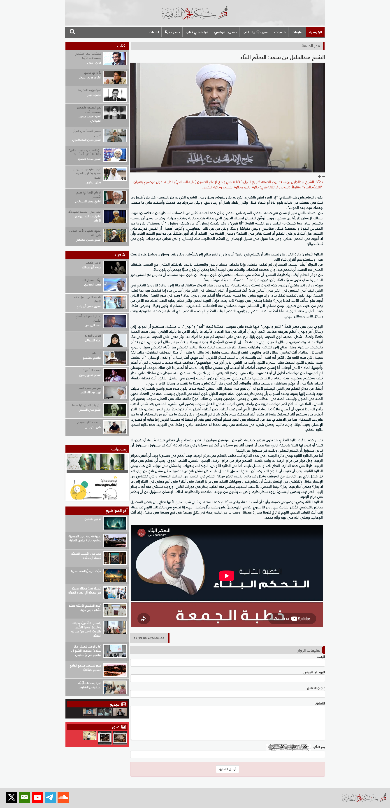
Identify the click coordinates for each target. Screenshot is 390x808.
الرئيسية (315, 32)
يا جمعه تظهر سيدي (89, 422)
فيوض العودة (93, 335)
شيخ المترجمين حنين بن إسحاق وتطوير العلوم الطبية (87, 173)
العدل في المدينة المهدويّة (84, 211)
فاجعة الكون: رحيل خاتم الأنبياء (87, 299)
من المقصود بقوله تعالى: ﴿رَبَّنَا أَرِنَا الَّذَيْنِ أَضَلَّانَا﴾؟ (85, 152)
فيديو (115, 704)
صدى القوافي (225, 32)
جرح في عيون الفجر (90, 387)
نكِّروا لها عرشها (92, 72)
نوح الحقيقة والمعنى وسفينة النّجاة (88, 109)
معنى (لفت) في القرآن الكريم (87, 132)
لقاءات (154, 32)
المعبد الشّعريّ (92, 370)
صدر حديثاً (172, 32)
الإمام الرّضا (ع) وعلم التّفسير (89, 194)
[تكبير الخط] (319, 177)
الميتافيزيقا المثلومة (89, 90)
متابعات (297, 32)
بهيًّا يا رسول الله (91, 280)
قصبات (280, 32)
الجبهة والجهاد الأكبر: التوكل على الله (85, 232)
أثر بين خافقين (93, 262)
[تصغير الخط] (323, 177)
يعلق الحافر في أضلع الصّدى (88, 318)
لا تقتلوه (96, 353)
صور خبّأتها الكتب (255, 32)
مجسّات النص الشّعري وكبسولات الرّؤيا (88, 55)
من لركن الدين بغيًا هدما (86, 405)
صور (116, 726)
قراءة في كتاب (197, 32)
